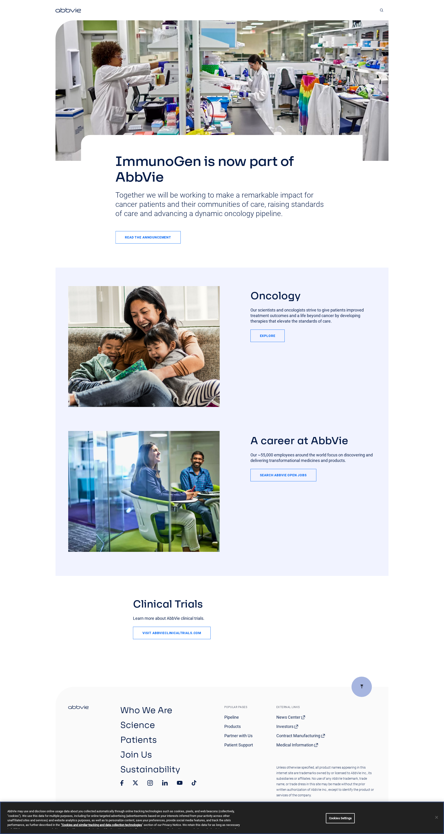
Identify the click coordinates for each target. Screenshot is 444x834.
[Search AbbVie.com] (381, 10)
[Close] (437, 817)
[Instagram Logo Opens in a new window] (150, 783)
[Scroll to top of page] (362, 687)
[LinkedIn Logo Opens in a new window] (165, 783)
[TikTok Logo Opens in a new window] (194, 783)
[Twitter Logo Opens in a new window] (135, 782)
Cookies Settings (340, 818)
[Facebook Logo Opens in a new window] (121, 783)
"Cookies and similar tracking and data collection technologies (101, 825)
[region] (222, 818)
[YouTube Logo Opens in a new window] (179, 783)
